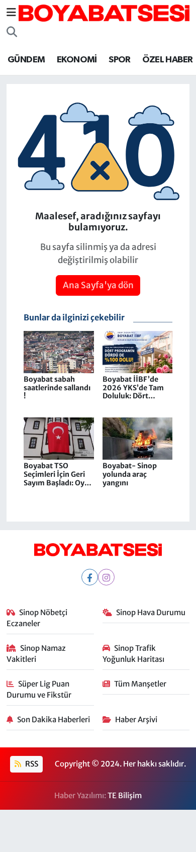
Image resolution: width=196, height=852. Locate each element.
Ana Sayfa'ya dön (98, 285)
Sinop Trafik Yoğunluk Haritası (133, 653)
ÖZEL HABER (167, 59)
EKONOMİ (77, 59)
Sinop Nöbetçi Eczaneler (37, 618)
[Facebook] (89, 577)
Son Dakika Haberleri (53, 719)
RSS (31, 764)
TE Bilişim (125, 795)
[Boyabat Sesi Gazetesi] (104, 12)
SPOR (120, 59)
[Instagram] (106, 577)
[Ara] (12, 32)
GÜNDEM (26, 59)
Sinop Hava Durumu (150, 612)
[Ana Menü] (11, 12)
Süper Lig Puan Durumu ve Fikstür (39, 689)
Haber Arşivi (136, 719)
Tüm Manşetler (140, 684)
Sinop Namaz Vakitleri (36, 653)
